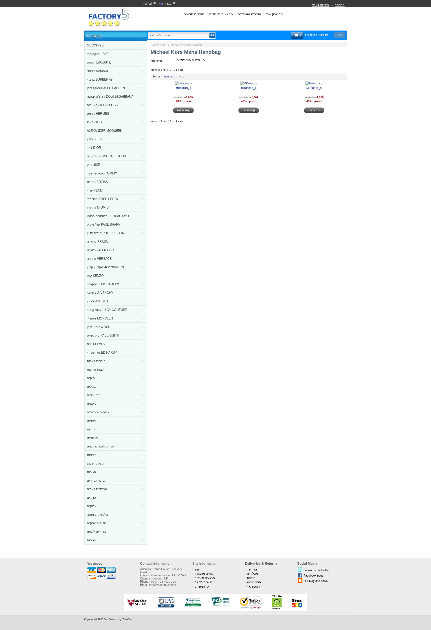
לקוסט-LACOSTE (99, 62)
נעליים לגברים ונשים (100, 446)
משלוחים (252, 573)
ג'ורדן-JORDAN (97, 301)
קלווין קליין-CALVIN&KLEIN (105, 267)
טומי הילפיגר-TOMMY (102, 173)
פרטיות (251, 578)
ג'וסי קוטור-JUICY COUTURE (107, 309)
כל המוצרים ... (203, 586)
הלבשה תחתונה (97, 514)
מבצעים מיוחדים (221, 14)
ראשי (164, 44)
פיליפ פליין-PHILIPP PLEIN (105, 233)
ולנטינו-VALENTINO (100, 250)
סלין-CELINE (96, 139)
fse (105, 619)
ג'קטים (91, 403)
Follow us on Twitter (316, 570)
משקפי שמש (95, 463)
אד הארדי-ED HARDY (102, 352)
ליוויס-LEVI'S (96, 343)
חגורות (91, 471)
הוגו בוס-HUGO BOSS (102, 105)
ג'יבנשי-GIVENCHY (100, 292)
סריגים (91, 497)
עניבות (91, 540)
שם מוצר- (168, 76)
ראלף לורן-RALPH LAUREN (106, 88)
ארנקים (92, 506)
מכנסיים (92, 437)
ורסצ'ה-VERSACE (99, 258)
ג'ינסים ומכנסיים (98, 412)
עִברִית (167, 3)
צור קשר (252, 569)
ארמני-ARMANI (97, 70)
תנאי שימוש (254, 582)
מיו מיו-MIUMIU (98, 207)
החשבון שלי (274, 14)
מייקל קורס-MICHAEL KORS (106, 156)
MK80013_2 (248, 88)
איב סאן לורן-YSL (98, 326)
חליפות (92, 454)
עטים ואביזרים (96, 480)
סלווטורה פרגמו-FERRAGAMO (108, 216)
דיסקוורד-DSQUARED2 (103, 284)
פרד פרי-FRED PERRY (103, 198)
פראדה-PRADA (97, 241)
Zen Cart (127, 619)
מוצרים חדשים (194, 14)
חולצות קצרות (96, 361)
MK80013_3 (314, 88)
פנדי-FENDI (95, 190)
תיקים (91, 378)
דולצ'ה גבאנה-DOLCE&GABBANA (110, 96)
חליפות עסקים (96, 523)
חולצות (91, 429)
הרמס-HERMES (98, 113)
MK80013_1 (183, 88)
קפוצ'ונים (93, 395)
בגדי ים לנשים (96, 531)
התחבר (340, 4)
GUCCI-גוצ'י (95, 45)
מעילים (92, 386)
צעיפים (92, 420)
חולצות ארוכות (96, 369)
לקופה (338, 35)
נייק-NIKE (93, 164)
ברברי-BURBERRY (99, 79)
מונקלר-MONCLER (100, 318)
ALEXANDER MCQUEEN (104, 130)
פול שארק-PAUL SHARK (103, 224)
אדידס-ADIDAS (97, 181)
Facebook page (313, 575)
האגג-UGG (94, 122)
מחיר (181, 76)
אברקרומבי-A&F (98, 53)
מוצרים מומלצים (249, 14)
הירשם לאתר (320, 4)
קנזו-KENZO (95, 275)
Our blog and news (315, 581)
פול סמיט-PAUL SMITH (103, 335)
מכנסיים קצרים (97, 489)
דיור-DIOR (94, 147)
